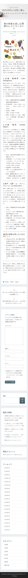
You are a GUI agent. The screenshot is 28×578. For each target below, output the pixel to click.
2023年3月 (7, 523)
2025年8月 (7, 492)
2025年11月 (7, 481)
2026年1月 (7, 475)
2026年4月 (7, 471)
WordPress (20, 574)
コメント (8, 325)
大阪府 (17, 282)
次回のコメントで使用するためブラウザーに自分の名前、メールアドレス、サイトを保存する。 (14, 374)
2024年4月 (7, 509)
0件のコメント (14, 33)
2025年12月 (7, 478)
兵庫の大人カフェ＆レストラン (13, 440)
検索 (4, 396)
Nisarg (15, 576)
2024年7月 (7, 499)
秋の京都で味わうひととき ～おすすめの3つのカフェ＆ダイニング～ (14, 301)
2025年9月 (7, 488)
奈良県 (6, 555)
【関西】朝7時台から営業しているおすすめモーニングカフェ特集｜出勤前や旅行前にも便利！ (14, 418)
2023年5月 (7, 516)
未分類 (6, 558)
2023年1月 (7, 530)
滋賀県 (6, 562)
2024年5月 (7, 505)
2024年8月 (7, 495)
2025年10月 (7, 485)
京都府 (7, 282)
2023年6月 (7, 512)
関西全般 (6, 565)
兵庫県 (12, 282)
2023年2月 (7, 526)
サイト (7, 363)
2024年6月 (7, 502)
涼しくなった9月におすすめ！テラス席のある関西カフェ (14, 292)
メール (7, 356)
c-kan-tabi (19, 31)
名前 (6, 348)
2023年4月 (7, 519)
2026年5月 (7, 468)
